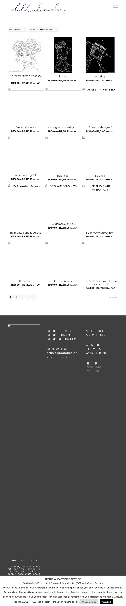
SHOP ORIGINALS (61, 339)
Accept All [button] (106, 601)
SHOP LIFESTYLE (61, 331)
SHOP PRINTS (58, 335)
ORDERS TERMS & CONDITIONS (97, 348)
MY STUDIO (95, 335)
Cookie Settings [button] (89, 601)
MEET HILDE (96, 331)
